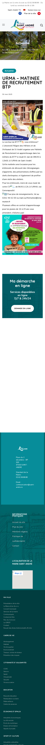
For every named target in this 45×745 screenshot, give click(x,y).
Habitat (6, 644)
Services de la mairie (11, 612)
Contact (15, 545)
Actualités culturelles (11, 742)
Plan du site (17, 527)
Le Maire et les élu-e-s (11, 606)
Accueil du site (18, 522)
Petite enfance (8, 701)
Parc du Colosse (9, 620)
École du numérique (10, 723)
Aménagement (9, 642)
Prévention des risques (11, 655)
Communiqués (9, 614)
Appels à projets (9, 729)
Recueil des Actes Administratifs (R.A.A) (18, 628)
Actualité (14, 50)
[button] (41, 25)
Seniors (6, 671)
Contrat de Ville (9, 617)
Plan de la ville (31, 13)
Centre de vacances (10, 704)
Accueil (5, 50)
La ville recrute (8, 720)
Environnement (9, 650)
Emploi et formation (11, 726)
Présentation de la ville (11, 603)
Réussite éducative (10, 696)
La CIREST (7, 623)
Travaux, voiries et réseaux (13, 652)
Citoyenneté (8, 677)
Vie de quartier (9, 647)
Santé (5, 674)
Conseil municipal (10, 609)
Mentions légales (20, 531)
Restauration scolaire (11, 699)
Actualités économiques (12, 718)
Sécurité (6, 680)
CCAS (6, 669)
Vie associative (9, 682)
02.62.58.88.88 (33, 2)
